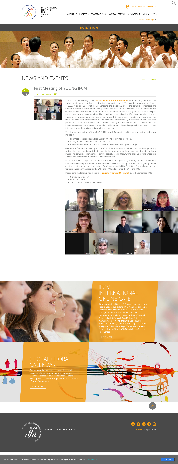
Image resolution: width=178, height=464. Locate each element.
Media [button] (146, 14)
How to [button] (112, 14)
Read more (106, 337)
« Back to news (148, 79)
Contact (49, 429)
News (153, 14)
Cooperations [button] (98, 14)
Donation (89, 27)
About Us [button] (72, 14)
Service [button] (121, 14)
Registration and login (143, 6)
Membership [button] (134, 14)
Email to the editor (66, 429)
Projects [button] (84, 14)
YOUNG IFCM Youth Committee (111, 100)
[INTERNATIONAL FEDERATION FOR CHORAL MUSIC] (31, 12)
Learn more (92, 459)
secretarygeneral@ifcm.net (115, 173)
